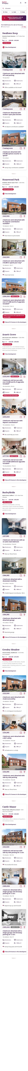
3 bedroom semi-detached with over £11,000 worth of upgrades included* (14, 302)
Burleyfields (8, 492)
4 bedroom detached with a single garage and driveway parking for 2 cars (12, 891)
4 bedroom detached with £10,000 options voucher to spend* (12, 153)
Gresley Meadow (11, 649)
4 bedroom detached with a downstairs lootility (12, 580)
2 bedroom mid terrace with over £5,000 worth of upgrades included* (13, 382)
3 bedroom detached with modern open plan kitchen (12, 113)
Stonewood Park (10, 179)
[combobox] (14, 8)
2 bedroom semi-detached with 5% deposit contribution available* (14, 221)
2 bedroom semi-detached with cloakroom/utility (14, 698)
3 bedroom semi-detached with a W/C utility (14, 737)
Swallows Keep (10, 33)
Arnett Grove (9, 334)
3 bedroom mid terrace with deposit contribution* (12, 421)
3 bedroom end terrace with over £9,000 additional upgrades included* (14, 461)
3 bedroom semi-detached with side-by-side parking (14, 776)
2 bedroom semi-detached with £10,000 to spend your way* (14, 262)
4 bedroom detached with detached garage (12, 619)
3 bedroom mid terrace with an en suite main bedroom (14, 541)
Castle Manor (9, 806)
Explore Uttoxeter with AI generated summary (15, 17)
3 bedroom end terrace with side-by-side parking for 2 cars (13, 851)
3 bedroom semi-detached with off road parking (14, 74)
